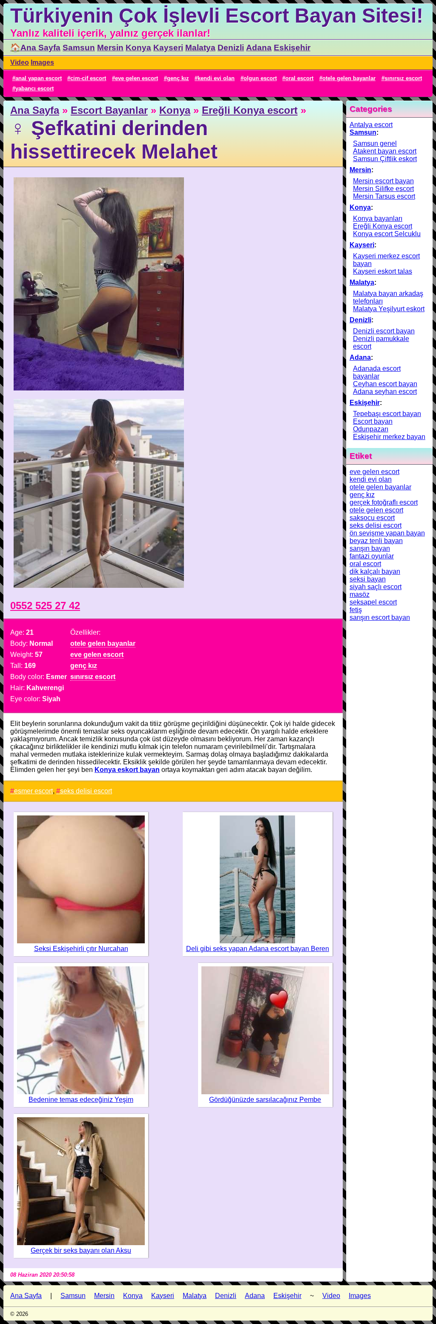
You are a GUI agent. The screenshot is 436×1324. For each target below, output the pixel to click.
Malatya (200, 47)
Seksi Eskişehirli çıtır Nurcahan (81, 948)
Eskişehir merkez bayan (389, 436)
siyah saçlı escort (376, 586)
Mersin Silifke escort (383, 188)
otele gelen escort (376, 510)
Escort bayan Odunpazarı (373, 425)
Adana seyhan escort (385, 391)
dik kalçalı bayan (375, 571)
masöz (360, 594)
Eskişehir (292, 47)
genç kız (178, 78)
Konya (138, 47)
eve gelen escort (136, 78)
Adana (259, 47)
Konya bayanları (377, 218)
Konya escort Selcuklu (387, 233)
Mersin (110, 47)
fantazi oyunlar (372, 556)
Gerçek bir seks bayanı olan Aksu (81, 1250)
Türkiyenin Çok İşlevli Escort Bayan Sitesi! (216, 15)
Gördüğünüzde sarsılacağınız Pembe (265, 1099)
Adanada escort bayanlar (377, 372)
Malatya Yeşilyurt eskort (389, 308)
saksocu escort (372, 517)
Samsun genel (375, 143)
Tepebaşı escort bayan (387, 413)
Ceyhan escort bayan (385, 383)
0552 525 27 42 (45, 605)
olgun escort (260, 78)
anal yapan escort (38, 78)
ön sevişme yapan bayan (387, 533)
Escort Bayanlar (109, 110)
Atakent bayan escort (384, 151)
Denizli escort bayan (384, 331)
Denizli (231, 47)
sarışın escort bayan (380, 617)
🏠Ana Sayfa (35, 47)
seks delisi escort (86, 791)
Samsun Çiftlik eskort (385, 158)
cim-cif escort (88, 78)
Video (19, 62)
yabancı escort (34, 88)
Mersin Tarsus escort (384, 196)
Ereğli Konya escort (250, 110)
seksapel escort (373, 602)
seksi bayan (368, 579)
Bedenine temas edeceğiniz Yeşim (81, 1099)
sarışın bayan (370, 548)
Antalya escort (371, 124)
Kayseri (168, 47)
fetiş (356, 609)
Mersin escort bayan (383, 181)
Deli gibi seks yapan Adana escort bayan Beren (257, 948)
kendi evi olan (216, 78)
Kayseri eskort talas (382, 271)
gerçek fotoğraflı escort (384, 502)
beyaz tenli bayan (376, 540)
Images (42, 62)
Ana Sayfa (34, 110)
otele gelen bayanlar (349, 78)
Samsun (79, 47)
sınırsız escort (403, 78)
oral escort (299, 78)
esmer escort (33, 791)
